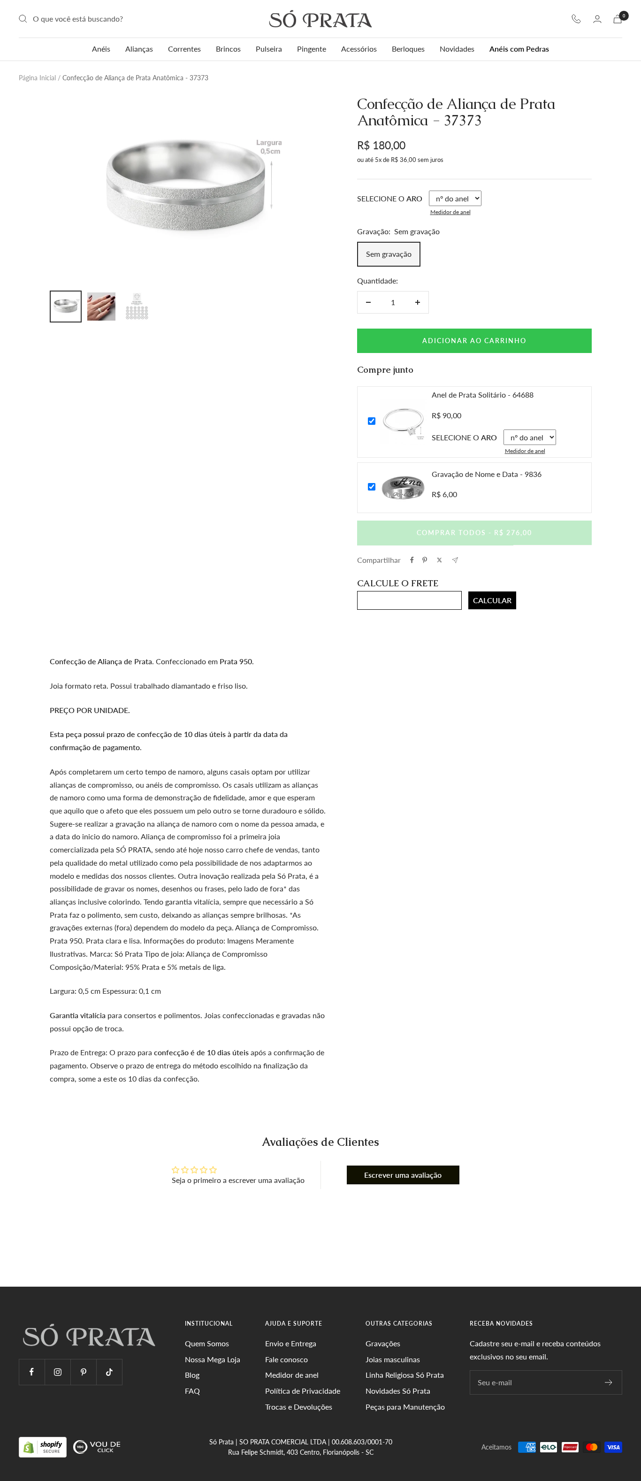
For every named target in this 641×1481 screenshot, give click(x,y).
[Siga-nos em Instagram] (57, 1372)
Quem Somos (207, 1343)
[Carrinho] (617, 19)
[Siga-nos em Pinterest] (83, 1372)
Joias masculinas (393, 1359)
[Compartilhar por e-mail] (455, 560)
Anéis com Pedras (519, 48)
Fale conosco (286, 1359)
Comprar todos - (474, 533)
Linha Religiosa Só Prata (405, 1374)
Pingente (311, 48)
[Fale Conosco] (576, 18)
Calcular (492, 600)
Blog (192, 1374)
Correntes (184, 48)
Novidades (457, 48)
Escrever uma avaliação (403, 1174)
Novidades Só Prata (398, 1390)
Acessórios (359, 48)
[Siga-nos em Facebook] (32, 1372)
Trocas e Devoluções (298, 1406)
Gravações (383, 1343)
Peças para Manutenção (405, 1406)
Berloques (408, 48)
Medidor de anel (450, 211)
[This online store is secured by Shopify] (44, 1446)
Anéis (101, 48)
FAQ (192, 1390)
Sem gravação (389, 253)
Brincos (228, 48)
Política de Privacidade (302, 1390)
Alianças (139, 48)
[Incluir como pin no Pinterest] (424, 560)
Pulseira (269, 48)
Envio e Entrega (290, 1343)
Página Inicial (37, 78)
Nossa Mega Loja (212, 1359)
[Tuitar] (439, 560)
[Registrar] (609, 1382)
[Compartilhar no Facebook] (412, 560)
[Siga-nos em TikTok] (109, 1372)
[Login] (597, 19)
